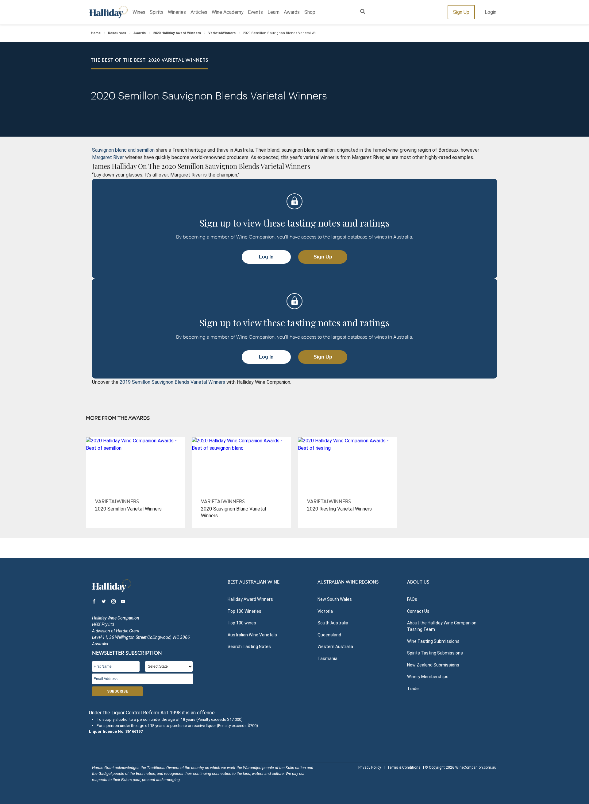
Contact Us (418, 611)
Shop (309, 12)
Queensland (329, 634)
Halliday (108, 12)
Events (255, 12)
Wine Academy (228, 12)
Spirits (157, 12)
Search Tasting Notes (249, 646)
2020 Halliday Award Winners (177, 33)
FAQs (412, 599)
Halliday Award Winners (250, 599)
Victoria (325, 611)
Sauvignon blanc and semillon (123, 150)
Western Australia (335, 646)
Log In (266, 256)
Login (490, 12)
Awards (292, 12)
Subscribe (117, 691)
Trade (413, 688)
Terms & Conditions (404, 767)
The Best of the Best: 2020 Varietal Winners (149, 60)
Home (96, 33)
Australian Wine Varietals (252, 634)
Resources (117, 33)
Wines (139, 12)
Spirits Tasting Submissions (435, 653)
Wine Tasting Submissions (433, 641)
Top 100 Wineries (244, 611)
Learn (273, 12)
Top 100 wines (242, 622)
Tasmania (327, 658)
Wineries (177, 12)
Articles (199, 12)
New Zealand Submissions (433, 664)
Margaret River (108, 157)
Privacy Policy (369, 767)
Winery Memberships (427, 676)
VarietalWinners (222, 33)
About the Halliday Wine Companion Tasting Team (441, 626)
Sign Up (461, 12)
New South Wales (335, 599)
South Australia (333, 622)
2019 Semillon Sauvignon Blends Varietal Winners (171, 382)
